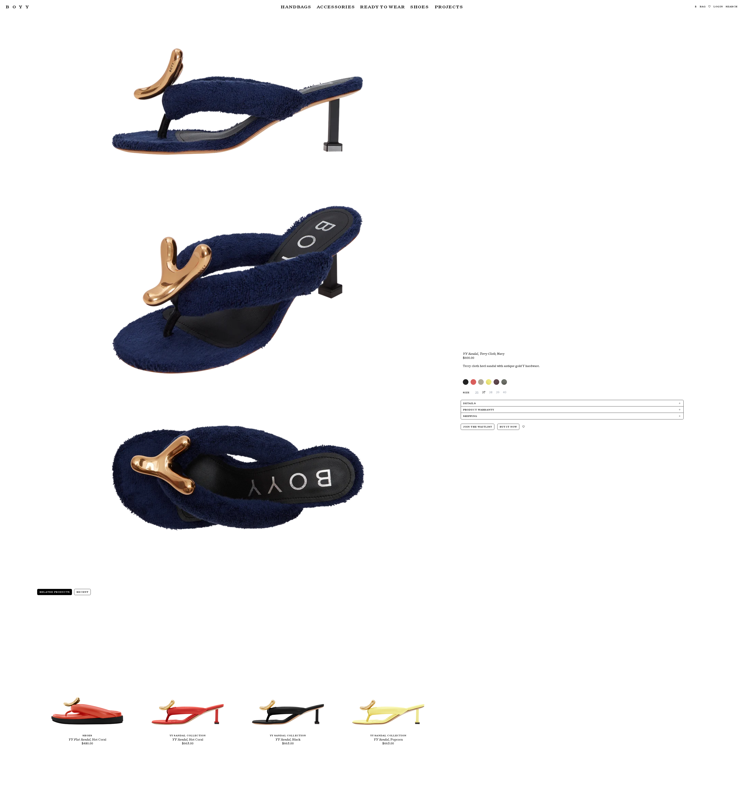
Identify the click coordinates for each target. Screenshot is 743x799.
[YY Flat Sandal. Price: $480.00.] (87, 667)
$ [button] (696, 6)
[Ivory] (481, 382)
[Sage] (504, 382)
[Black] (465, 382)
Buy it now (508, 427)
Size (466, 392)
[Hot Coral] (473, 382)
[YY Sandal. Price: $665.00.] (187, 667)
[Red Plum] (496, 382)
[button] (295, 6)
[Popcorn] (488, 382)
